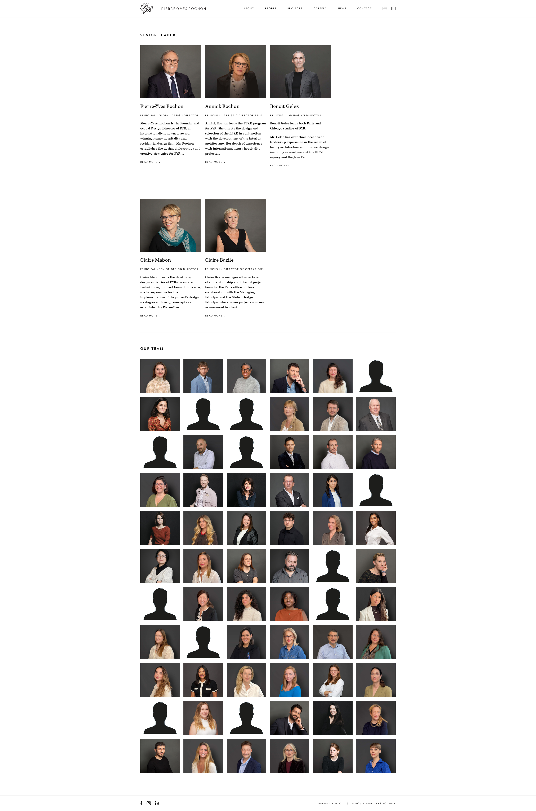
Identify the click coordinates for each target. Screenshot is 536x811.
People (271, 8)
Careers (320, 8)
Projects (295, 8)
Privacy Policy (330, 803)
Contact (364, 8)
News (342, 8)
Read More (148, 161)
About (249, 8)
